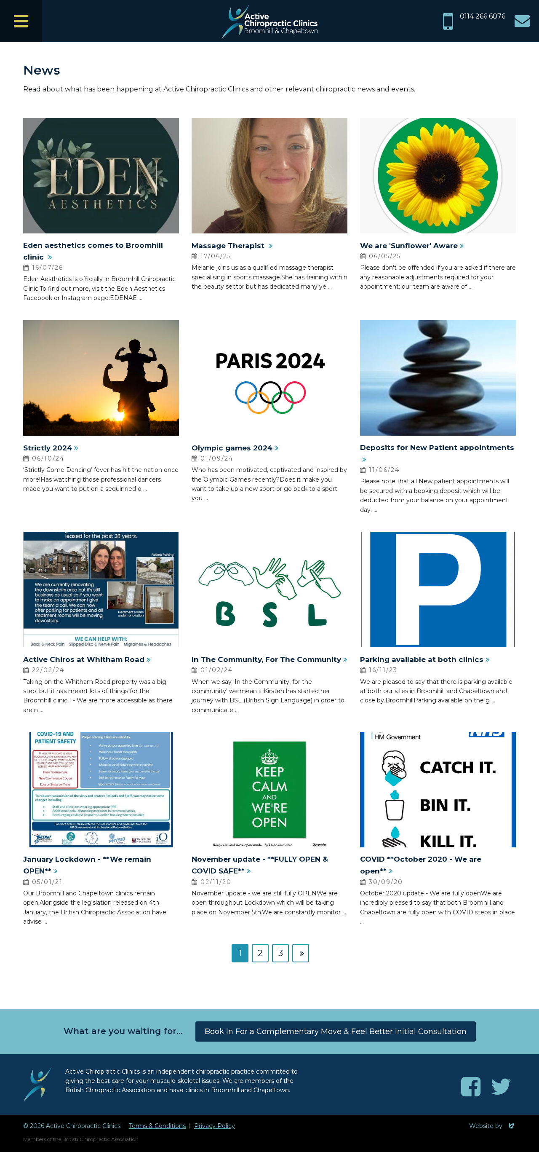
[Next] (300, 953)
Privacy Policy (214, 1126)
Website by (492, 1126)
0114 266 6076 (482, 16)
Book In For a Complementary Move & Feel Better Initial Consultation (336, 1031)
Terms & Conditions (157, 1126)
